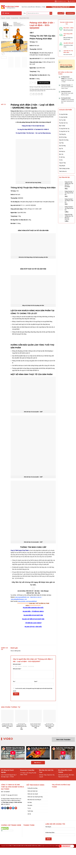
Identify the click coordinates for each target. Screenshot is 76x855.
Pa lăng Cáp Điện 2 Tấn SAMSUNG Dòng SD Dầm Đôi (21, 726)
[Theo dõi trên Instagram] (5, 808)
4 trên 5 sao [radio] (24, 666)
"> (60, 846)
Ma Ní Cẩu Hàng (62, 137)
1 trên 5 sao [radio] (13, 666)
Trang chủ (3, 18)
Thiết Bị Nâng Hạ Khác (64, 168)
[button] (11, 13)
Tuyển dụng (30, 811)
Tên (14, 681)
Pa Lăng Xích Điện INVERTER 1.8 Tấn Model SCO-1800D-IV (33, 129)
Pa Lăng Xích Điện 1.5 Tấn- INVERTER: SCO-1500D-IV (7, 725)
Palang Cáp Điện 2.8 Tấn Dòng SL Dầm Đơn (35, 725)
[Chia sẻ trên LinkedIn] (41, 94)
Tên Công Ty (48, 826)
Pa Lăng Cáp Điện (63, 117)
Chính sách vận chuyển (33, 794)
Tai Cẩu (60, 160)
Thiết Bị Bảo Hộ (62, 171)
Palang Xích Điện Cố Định (24, 18)
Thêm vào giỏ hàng (44, 82)
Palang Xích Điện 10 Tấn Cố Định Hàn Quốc (33, 126)
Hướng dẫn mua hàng (32, 788)
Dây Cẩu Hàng (62, 145)
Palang (32, 89)
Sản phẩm (8, 18)
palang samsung (49, 89)
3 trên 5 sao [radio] (20, 666)
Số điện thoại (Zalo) (49, 832)
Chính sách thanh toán (32, 791)
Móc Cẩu (61, 154)
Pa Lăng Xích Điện (14, 18)
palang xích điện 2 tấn (41, 90)
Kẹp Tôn (61, 148)
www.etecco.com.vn (36, 597)
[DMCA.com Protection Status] (5, 828)
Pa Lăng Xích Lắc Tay (64, 131)
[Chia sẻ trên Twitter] (33, 94)
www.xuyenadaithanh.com (22, 597)
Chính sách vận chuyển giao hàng (35, 796)
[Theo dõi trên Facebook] (2, 808)
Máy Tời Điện (62, 125)
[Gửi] (51, 13)
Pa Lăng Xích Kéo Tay (64, 128)
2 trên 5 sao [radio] (16, 666)
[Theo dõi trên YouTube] (16, 808)
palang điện (37, 89)
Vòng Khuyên (62, 165)
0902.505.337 (66, 67)
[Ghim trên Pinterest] (39, 94)
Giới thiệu (30, 802)
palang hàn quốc (42, 89)
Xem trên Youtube (63, 739)
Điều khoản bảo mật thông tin (34, 799)
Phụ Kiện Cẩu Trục (63, 123)
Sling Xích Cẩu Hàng (63, 140)
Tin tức (29, 808)
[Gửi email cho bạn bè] (36, 94)
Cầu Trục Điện (62, 120)
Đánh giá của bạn (17, 664)
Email (36, 681)
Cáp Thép (61, 143)
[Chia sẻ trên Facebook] (31, 94)
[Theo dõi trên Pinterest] (10, 808)
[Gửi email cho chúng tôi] (8, 808)
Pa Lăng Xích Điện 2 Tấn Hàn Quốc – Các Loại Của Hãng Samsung (33, 133)
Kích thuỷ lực (62, 151)
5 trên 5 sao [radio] (31, 666)
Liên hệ (29, 814)
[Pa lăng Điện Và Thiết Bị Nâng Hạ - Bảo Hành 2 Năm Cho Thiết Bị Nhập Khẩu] (10, 7)
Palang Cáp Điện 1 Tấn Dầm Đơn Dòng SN (49, 725)
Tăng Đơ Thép (62, 163)
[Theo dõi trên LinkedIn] (13, 808)
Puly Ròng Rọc (62, 134)
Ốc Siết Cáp (62, 157)
